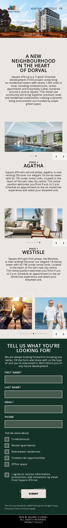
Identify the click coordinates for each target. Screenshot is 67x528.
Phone (9, 417)
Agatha (36, 8)
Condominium (20, 439)
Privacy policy (33, 522)
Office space (19, 464)
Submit (33, 493)
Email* (9, 402)
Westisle (50, 8)
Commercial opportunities (28, 458)
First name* (13, 372)
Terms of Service (22, 508)
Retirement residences (26, 451)
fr (60, 8)
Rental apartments (24, 445)
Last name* (13, 387)
